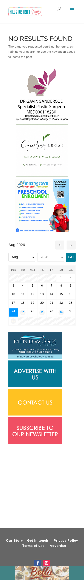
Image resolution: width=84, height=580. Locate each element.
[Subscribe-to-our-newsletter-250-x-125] (35, 443)
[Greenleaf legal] (42, 176)
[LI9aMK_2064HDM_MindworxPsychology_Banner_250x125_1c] (35, 357)
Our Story (14, 540)
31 (13, 320)
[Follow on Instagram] (46, 563)
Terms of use (33, 545)
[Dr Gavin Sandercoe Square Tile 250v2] (42, 121)
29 (61, 312)
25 (22, 312)
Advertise (58, 545)
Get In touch (37, 540)
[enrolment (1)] (42, 231)
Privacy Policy (66, 540)
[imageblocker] (35, 386)
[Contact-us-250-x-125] (35, 414)
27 (42, 312)
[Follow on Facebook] (37, 563)
